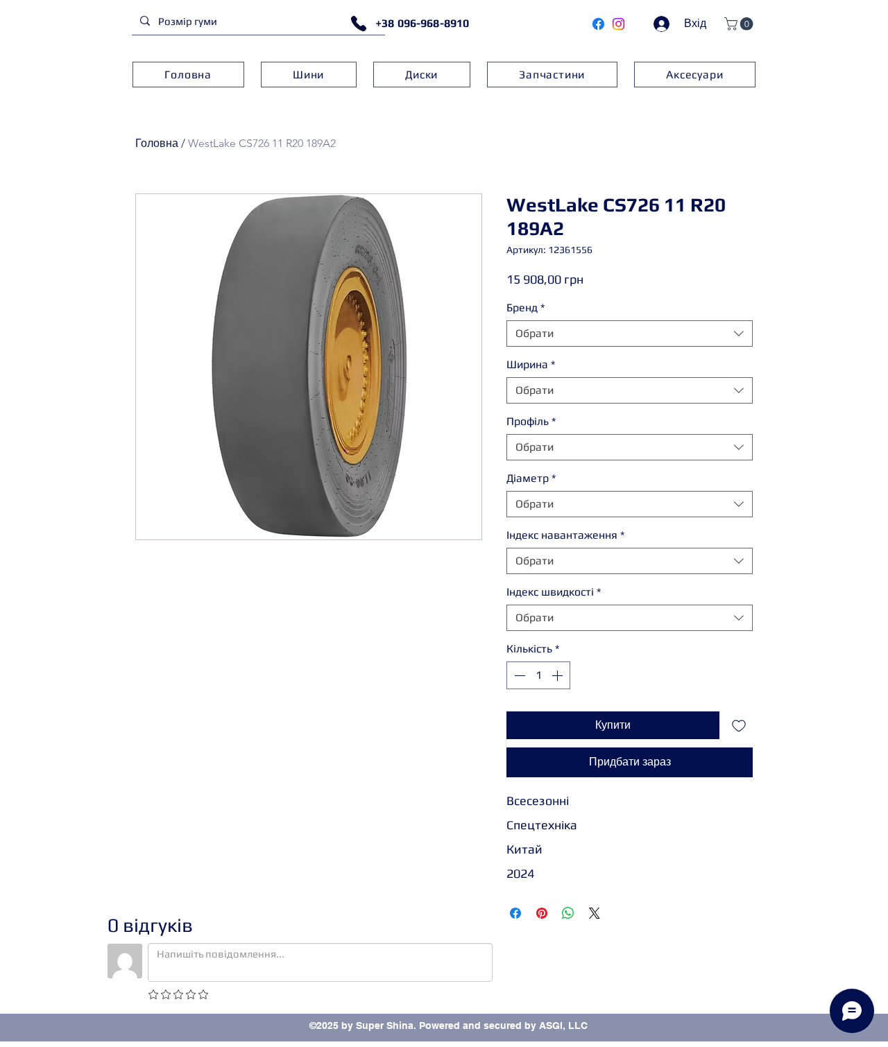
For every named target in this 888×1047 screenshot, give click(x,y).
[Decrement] (518, 675)
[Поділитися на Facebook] (515, 913)
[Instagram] (618, 24)
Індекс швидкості (553, 591)
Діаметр (531, 478)
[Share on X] (594, 913)
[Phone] (359, 24)
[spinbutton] (538, 675)
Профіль (531, 421)
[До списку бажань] (739, 725)
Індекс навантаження (565, 535)
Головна (156, 143)
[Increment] (558, 675)
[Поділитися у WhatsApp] (568, 913)
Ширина (530, 364)
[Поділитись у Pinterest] (541, 913)
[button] (740, 24)
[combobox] (629, 333)
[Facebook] (598, 24)
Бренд (525, 307)
